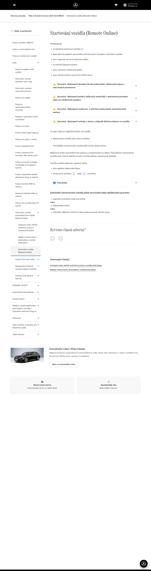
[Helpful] (52, 238)
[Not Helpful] (60, 238)
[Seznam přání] (116, 5)
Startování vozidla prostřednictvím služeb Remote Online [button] (25, 215)
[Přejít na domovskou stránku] (75, 5)
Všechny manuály (18, 16)
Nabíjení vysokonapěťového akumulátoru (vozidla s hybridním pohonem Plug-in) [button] (25, 308)
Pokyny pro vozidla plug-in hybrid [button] (26, 204)
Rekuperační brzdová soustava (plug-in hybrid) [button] (25, 267)
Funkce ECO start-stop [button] (24, 259)
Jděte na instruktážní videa (63, 364)
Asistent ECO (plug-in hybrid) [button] (24, 277)
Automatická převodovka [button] (23, 292)
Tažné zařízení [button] (18, 334)
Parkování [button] (17, 318)
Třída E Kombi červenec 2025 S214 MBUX (46, 16)
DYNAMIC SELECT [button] (20, 285)
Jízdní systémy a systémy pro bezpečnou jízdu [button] (25, 326)
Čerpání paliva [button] (19, 299)
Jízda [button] (15, 62)
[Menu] (14, 5)
